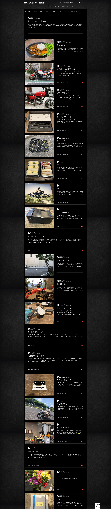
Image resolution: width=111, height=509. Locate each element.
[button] (84, 11)
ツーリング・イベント (63, 11)
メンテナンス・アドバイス (50, 11)
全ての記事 (27, 11)
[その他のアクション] (83, 18)
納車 (41, 11)
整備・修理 (35, 11)
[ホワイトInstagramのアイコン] (82, 2)
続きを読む (73, 11)
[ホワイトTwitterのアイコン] (85, 2)
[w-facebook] (79, 3)
